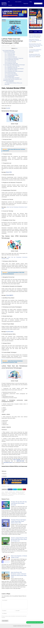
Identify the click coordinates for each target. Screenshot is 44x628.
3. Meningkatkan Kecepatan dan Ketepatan (14, 68)
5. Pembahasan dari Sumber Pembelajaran (14, 71)
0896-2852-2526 (20, 461)
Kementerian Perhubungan (9, 51)
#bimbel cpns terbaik (6, 493)
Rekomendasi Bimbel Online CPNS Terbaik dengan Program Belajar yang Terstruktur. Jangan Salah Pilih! (35, 45)
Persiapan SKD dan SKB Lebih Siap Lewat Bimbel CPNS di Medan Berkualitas (19, 503)
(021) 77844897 (17, 459)
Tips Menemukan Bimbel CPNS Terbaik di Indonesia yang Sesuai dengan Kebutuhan (35, 55)
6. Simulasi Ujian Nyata (10, 72)
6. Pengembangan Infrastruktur (12, 59)
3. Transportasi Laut (10, 55)
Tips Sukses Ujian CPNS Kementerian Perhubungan (14, 64)
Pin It (24, 489)
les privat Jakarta (9, 331)
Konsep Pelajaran (6, 45)
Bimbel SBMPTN (9, 295)
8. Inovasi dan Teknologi (10, 62)
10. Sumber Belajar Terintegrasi (12, 77)
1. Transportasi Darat (10, 53)
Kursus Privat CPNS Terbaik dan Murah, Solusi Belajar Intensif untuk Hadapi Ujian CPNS (35, 36)
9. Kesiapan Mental (9, 76)
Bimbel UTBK (9, 172)
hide (16, 48)
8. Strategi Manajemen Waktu (11, 75)
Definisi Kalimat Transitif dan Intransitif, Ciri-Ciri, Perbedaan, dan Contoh (35, 40)
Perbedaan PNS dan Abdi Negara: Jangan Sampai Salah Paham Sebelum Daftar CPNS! (18, 521)
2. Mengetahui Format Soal (11, 67)
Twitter (15, 489)
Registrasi (26, 3)
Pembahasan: (10, 81)
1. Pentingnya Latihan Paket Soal (12, 66)
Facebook (10, 489)
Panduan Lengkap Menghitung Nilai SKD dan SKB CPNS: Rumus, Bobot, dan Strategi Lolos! (19, 539)
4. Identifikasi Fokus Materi (11, 69)
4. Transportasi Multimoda (11, 56)
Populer (35, 31)
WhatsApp (20, 489)
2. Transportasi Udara (10, 54)
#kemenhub (14, 493)
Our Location (18, 1)
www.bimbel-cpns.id (7, 462)
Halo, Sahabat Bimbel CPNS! (8, 50)
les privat (8, 108)
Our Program (10, 3)
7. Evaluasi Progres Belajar (11, 73)
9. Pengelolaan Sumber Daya (11, 63)
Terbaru (31, 31)
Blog (31, 1)
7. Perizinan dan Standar (10, 60)
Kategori (40, 31)
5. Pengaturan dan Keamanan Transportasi (14, 58)
